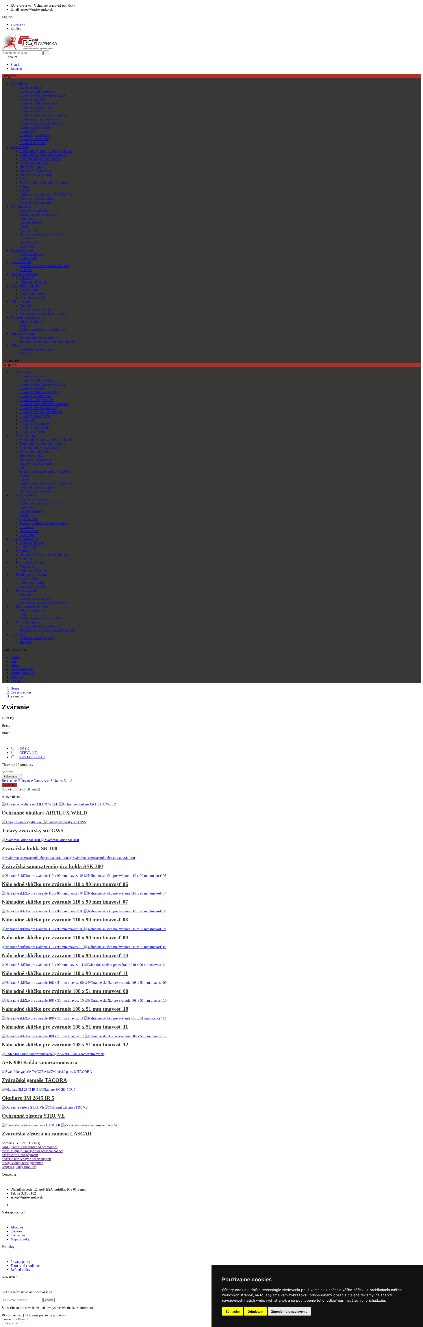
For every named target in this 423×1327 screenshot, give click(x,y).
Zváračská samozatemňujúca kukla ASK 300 (52, 866)
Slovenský (18, 24)
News (15, 665)
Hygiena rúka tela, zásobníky (39, 337)
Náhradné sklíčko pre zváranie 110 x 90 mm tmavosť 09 (65, 937)
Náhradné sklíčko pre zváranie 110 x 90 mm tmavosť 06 (65, 884)
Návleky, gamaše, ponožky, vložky (43, 234)
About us (17, 677)
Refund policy (20, 1269)
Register (16, 68)
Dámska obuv (29, 242)
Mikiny (24, 186)
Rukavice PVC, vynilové (36, 111)
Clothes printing (22, 669)
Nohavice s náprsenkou (35, 171)
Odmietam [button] (255, 1311)
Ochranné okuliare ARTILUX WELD (44, 813)
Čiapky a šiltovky (31, 254)
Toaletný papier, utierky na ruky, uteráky (47, 341)
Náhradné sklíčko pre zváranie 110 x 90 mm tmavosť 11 (65, 973)
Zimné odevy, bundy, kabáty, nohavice (46, 151)
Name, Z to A (63, 781)
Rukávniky (27, 131)
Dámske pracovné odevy (36, 202)
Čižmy (24, 226)
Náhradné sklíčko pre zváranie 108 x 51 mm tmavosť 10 (65, 1009)
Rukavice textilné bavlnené (38, 119)
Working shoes (21, 206)
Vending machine (23, 673)
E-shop (15, 657)
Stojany (24, 325)
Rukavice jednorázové (34, 135)
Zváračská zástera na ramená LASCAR (46, 1134)
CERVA (28, 753)
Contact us (18, 1235)
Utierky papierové (32, 321)
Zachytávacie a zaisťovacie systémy (44, 313)
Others (15, 345)
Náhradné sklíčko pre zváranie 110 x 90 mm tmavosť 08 (65, 920)
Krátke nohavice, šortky (36, 175)
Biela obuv (27, 246)
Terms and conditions (25, 1265)
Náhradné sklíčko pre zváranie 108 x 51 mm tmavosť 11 (65, 1027)
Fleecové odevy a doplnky (37, 198)
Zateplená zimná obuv (34, 210)
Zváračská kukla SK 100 (29, 848)
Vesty (23, 179)
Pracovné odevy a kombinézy (40, 159)
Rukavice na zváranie (34, 139)
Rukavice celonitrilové (35, 107)
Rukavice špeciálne (32, 143)
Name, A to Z (44, 781)
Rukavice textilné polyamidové (41, 123)
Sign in (15, 64)
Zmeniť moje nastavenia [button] (289, 1311)
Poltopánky (27, 218)
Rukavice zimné (30, 87)
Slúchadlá (26, 278)
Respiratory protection (26, 286)
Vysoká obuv (28, 230)
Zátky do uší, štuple (33, 282)
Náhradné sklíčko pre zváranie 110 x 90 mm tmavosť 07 (65, 902)
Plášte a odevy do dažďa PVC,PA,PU (45, 194)
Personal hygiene (22, 333)
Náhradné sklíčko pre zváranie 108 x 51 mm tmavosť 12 (65, 1044)
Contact (16, 681)
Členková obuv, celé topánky (39, 214)
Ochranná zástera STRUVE (33, 1116)
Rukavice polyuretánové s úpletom (43, 115)
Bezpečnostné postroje (35, 309)
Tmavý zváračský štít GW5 (32, 830)
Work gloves (19, 83)
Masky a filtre (29, 290)
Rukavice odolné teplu (35, 127)
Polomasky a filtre (32, 294)
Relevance (12, 776)
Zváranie (25, 270)
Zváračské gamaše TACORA (34, 1080)
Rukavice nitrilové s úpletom (39, 103)
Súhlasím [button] (233, 1311)
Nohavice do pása (31, 167)
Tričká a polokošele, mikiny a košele (44, 183)
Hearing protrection (24, 274)
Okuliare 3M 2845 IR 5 (28, 1098)
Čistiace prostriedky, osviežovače (42, 329)
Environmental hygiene (27, 317)
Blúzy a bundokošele (34, 163)
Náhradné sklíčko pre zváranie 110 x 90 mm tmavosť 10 (65, 955)
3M (24, 748)
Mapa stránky (20, 1239)
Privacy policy (21, 1262)
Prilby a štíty (28, 258)
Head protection (22, 250)
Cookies (16, 1231)
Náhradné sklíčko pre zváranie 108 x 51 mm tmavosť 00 (65, 991)
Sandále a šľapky (31, 222)
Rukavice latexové (32, 99)
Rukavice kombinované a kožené (42, 95)
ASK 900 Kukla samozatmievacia (39, 1062)
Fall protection (21, 302)
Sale (14, 661)
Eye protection (21, 262)
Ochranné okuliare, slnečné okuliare (44, 266)
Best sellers (10, 781)
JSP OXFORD (32, 757)
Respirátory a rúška (32, 298)
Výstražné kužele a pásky (37, 349)
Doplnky (25, 306)
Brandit (23, 1319)
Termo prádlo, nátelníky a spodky (42, 155)
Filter (9, 785)
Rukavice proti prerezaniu (37, 91)
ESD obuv (26, 238)
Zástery (24, 190)
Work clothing (20, 147)
